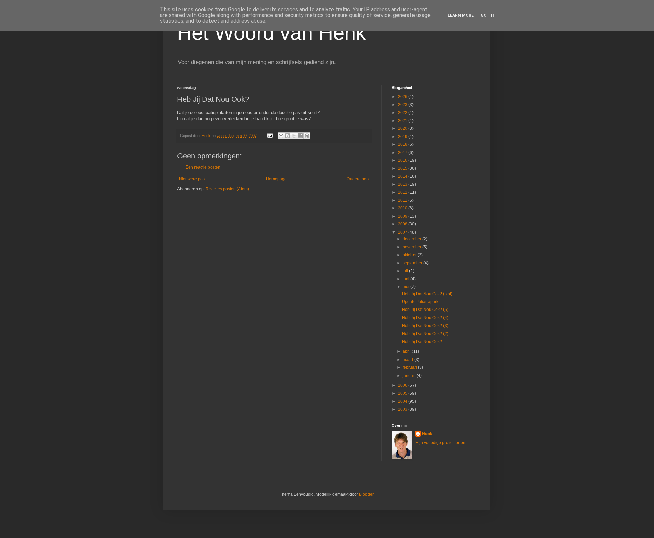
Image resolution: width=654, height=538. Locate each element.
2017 (403, 152)
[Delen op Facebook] (300, 135)
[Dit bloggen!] (287, 135)
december (412, 239)
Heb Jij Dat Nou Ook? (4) (425, 317)
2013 (403, 184)
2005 (403, 393)
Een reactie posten (203, 167)
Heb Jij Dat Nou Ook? (422, 341)
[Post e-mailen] (269, 135)
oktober (410, 255)
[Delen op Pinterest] (306, 135)
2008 (403, 224)
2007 (403, 232)
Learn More (461, 15)
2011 (403, 200)
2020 (403, 128)
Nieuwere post (192, 179)
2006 (403, 385)
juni (406, 278)
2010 (403, 208)
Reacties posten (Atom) (227, 189)
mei (406, 286)
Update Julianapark (420, 301)
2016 (403, 160)
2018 (403, 144)
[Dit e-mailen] (281, 135)
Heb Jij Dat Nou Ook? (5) (425, 309)
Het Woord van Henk (271, 32)
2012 (403, 192)
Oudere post (358, 179)
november (412, 246)
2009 (403, 216)
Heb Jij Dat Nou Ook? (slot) (427, 293)
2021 (403, 120)
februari (410, 367)
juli (406, 271)
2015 (403, 168)
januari (410, 375)
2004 (403, 401)
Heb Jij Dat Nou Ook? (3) (425, 325)
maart (408, 359)
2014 (403, 176)
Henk (427, 433)
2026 (403, 96)
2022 (403, 112)
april (407, 351)
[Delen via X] (294, 135)
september (413, 262)
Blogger (366, 494)
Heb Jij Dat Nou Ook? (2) (425, 333)
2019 (403, 136)
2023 (403, 104)
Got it (488, 15)
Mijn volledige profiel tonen (440, 442)
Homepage (276, 179)
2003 (403, 409)
